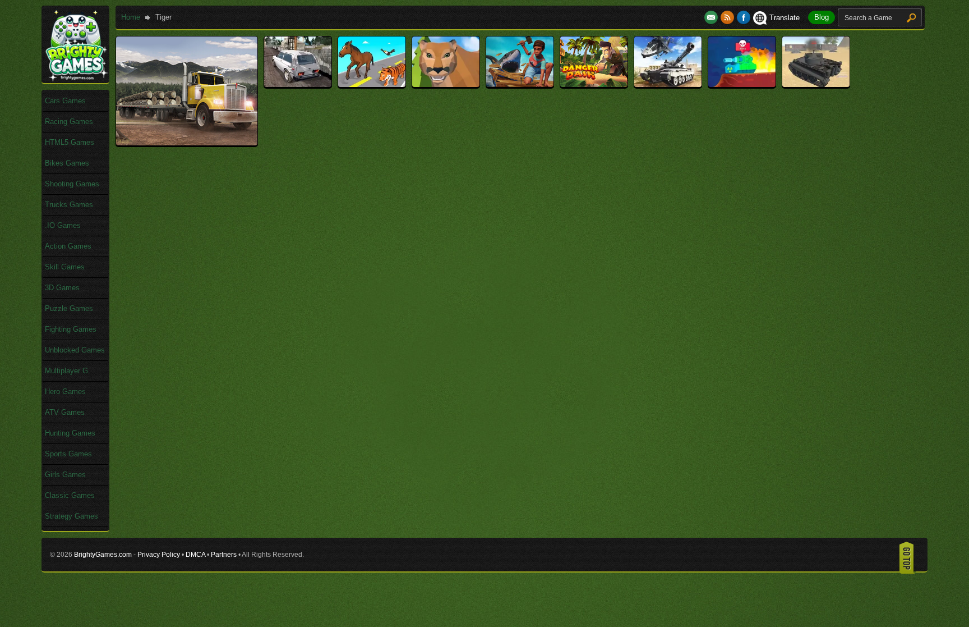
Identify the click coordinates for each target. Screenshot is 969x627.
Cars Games (65, 101)
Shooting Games (72, 184)
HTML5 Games (69, 142)
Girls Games (65, 474)
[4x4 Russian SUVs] (297, 84)
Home (130, 17)
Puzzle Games (69, 308)
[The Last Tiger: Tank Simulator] (816, 84)
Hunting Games (70, 433)
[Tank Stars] (742, 84)
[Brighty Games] (76, 79)
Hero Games (65, 391)
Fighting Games (70, 329)
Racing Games (69, 121)
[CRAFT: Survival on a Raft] (519, 84)
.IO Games (63, 225)
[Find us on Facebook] (743, 18)
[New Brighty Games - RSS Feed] (729, 18)
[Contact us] (712, 18)
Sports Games (68, 454)
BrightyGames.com (103, 555)
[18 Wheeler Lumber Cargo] (186, 143)
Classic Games (70, 495)
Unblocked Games (75, 350)
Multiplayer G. (67, 371)
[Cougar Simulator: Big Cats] (445, 84)
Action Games (68, 246)
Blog (821, 17)
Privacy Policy (158, 555)
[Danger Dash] (593, 84)
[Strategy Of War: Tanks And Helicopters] (668, 84)
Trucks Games (69, 204)
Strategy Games (71, 516)
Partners (224, 555)
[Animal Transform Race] (371, 84)
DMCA (195, 555)
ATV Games (65, 412)
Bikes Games (67, 163)
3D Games (62, 287)
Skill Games (65, 267)
